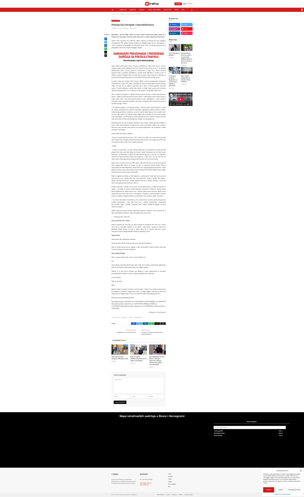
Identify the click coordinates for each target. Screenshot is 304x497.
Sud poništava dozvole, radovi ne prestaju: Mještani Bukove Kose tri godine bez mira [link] (186, 58)
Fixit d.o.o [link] (134, 494)
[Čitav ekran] (190, 104)
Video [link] (176, 9)
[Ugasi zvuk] (188, 104)
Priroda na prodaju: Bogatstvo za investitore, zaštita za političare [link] (173, 80)
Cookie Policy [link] (277, 494)
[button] (301, 470)
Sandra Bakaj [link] (138, 317)
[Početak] (171, 104)
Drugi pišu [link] (167, 9)
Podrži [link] (178, 4)
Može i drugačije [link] (154, 9)
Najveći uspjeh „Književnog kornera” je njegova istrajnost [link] (138, 358)
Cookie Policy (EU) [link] (188, 494)
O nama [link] (168, 494)
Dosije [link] (141, 9)
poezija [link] (131, 317)
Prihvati (268, 490)
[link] (302, 10)
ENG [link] (183, 9)
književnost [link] (124, 317)
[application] (181, 99)
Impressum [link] (174, 494)
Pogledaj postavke (294, 490)
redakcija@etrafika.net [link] (145, 483)
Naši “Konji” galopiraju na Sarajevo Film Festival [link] (185, 79)
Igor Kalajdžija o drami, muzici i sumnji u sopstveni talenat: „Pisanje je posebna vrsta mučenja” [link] (157, 360)
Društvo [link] (133, 9)
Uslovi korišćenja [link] (286, 494)
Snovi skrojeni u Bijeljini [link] (174, 54)
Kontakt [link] (180, 494)
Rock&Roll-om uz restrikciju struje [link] (126, 332)
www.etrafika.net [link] (144, 485)
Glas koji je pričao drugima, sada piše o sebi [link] (119, 357)
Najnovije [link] (123, 9)
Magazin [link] (170, 481)
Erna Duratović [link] (115, 317)
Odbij (280, 490)
